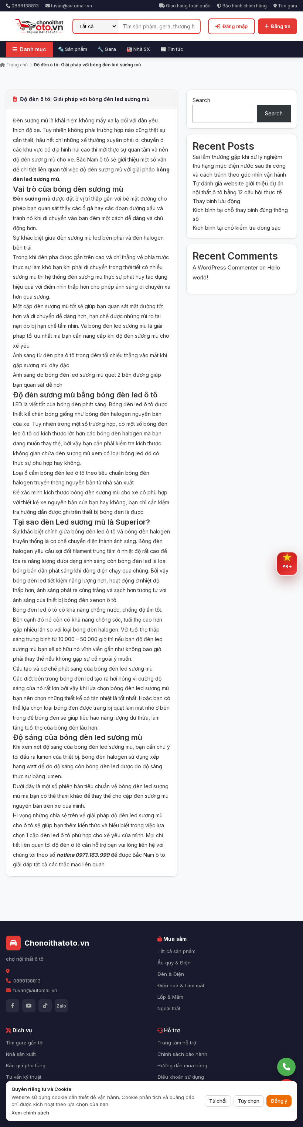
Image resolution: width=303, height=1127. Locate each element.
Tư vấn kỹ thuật (23, 1077)
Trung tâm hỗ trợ (176, 1043)
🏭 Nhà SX (138, 49)
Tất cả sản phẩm (176, 951)
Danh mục (33, 49)
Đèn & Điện (170, 974)
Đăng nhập (235, 26)
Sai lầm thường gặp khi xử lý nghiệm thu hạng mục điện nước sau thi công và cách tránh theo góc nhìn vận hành (239, 165)
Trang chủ (16, 64)
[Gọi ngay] (286, 1067)
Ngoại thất (168, 1008)
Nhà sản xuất (21, 1054)
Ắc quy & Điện (174, 963)
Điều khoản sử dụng (180, 1077)
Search (201, 100)
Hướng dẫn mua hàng (182, 1065)
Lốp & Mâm (170, 997)
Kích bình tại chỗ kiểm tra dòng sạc (237, 227)
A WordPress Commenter (225, 267)
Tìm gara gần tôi (25, 1043)
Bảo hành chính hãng (244, 5)
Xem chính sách (30, 1113)
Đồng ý (279, 1101)
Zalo (61, 1006)
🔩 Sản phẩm (72, 49)
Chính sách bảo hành (182, 1054)
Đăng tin (280, 26)
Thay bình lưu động (216, 201)
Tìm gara (287, 5)
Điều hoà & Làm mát (180, 985)
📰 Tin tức (171, 49)
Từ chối (218, 1101)
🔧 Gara (107, 49)
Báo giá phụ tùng (25, 1065)
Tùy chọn (248, 1101)
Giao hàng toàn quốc (187, 5)
